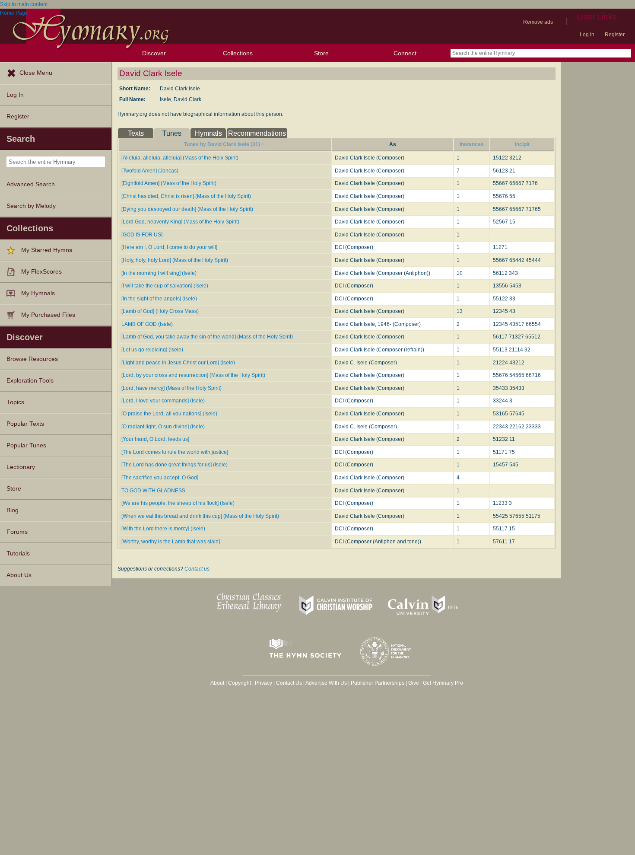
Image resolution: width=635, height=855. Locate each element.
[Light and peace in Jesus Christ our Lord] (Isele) (178, 363)
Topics (15, 402)
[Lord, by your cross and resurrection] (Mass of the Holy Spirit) (193, 375)
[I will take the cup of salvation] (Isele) (164, 286)
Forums (17, 532)
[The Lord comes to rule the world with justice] (174, 452)
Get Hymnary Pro (443, 683)
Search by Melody (31, 206)
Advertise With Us (326, 683)
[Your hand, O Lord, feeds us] (155, 439)
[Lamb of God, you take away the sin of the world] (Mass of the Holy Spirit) (207, 337)
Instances (472, 144)
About (217, 683)
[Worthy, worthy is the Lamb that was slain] (170, 542)
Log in (587, 35)
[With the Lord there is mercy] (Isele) (163, 529)
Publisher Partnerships (377, 683)
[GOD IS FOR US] (141, 235)
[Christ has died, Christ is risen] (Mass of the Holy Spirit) (186, 196)
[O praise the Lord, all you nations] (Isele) (169, 414)
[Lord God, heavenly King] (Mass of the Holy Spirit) (180, 222)
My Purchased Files (48, 315)
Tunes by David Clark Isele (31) (222, 144)
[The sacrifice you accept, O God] (159, 478)
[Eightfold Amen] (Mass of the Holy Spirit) (168, 183)
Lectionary (20, 467)
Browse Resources (32, 359)
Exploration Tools (30, 380)
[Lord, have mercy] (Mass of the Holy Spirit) (171, 388)
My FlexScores (41, 271)
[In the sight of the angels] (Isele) (159, 299)
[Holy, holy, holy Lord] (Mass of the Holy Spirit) (174, 260)
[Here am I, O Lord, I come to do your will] (169, 247)
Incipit (522, 144)
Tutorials (18, 553)
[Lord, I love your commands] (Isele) (163, 401)
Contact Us (289, 683)
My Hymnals (38, 293)
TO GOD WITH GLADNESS (153, 491)
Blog (12, 510)
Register (615, 35)
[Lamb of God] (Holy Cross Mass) (160, 311)
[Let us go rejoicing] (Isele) (152, 350)
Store (321, 53)
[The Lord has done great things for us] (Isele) (174, 465)
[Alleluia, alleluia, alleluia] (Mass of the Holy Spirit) (179, 158)
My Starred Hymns (46, 250)
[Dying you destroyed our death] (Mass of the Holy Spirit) (187, 209)
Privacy (263, 683)
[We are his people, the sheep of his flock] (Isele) (178, 503)
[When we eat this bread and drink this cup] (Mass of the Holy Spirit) (200, 516)
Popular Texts (25, 424)
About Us (19, 575)
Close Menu (35, 73)
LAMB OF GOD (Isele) (147, 324)
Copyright (239, 683)
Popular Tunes (26, 445)
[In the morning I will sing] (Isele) (159, 273)
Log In (15, 95)
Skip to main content (24, 4)
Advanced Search (30, 184)
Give (413, 683)
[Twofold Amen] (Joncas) (149, 171)
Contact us (197, 569)
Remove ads (538, 22)
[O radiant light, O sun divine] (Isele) (163, 427)
